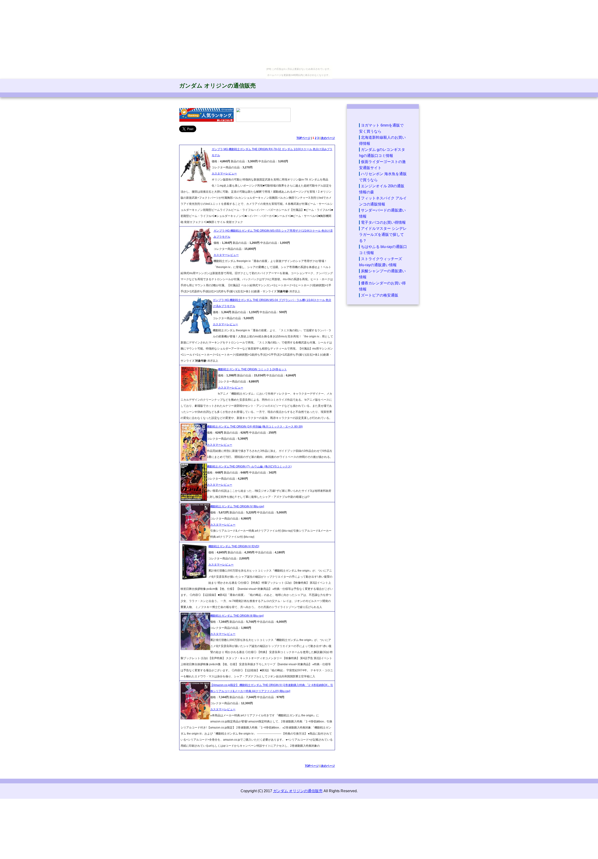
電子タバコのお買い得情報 (383, 222)
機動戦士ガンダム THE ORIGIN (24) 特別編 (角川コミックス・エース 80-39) (255, 426)
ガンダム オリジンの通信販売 (217, 85)
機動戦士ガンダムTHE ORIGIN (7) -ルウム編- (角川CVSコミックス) (249, 466)
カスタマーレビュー (224, 173)
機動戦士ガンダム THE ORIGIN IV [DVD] (233, 546)
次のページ (328, 138)
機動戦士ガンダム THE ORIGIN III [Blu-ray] (236, 615)
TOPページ (303, 138)
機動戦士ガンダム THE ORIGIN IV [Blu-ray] (237, 506)
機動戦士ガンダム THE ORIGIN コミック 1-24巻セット (252, 369)
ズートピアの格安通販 (379, 295)
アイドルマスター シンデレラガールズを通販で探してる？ (383, 234)
